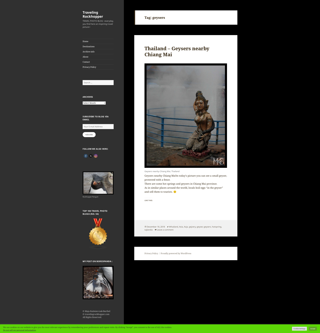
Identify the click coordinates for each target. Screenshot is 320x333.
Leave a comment (165, 229)
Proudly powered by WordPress (176, 253)
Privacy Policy (89, 67)
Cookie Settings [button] (299, 328)
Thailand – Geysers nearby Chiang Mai (176, 51)
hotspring (216, 226)
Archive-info (88, 51)
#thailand (173, 226)
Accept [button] (312, 328)
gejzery (192, 226)
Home (85, 41)
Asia (181, 226)
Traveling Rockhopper (93, 14)
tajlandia (148, 229)
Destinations (88, 46)
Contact (86, 62)
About (85, 56)
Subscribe (89, 134)
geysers (207, 226)
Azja (186, 226)
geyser (200, 226)
